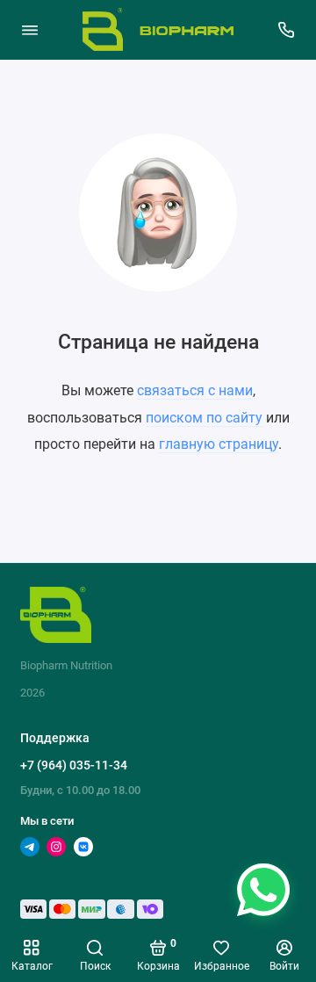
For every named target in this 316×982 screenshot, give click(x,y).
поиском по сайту (204, 417)
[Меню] (30, 30)
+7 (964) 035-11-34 (73, 765)
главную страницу (218, 444)
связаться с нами (195, 390)
